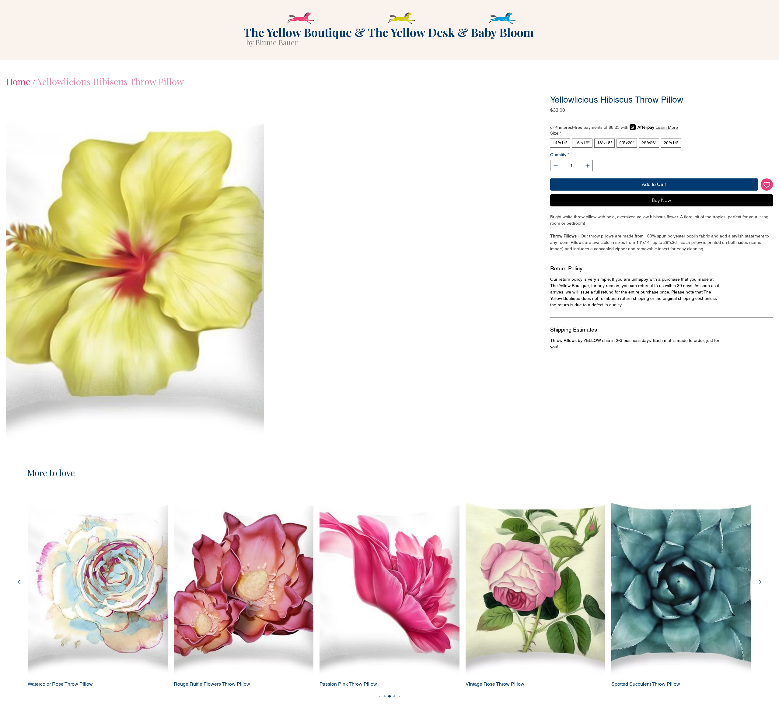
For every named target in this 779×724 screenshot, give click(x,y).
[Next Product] (760, 582)
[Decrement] (555, 165)
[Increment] (588, 165)
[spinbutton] (571, 165)
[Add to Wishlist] (767, 184)
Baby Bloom (502, 32)
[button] (135, 267)
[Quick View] (98, 582)
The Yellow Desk (411, 32)
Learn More (666, 127)
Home (18, 82)
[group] (389, 588)
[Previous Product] (19, 582)
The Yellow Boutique (297, 32)
